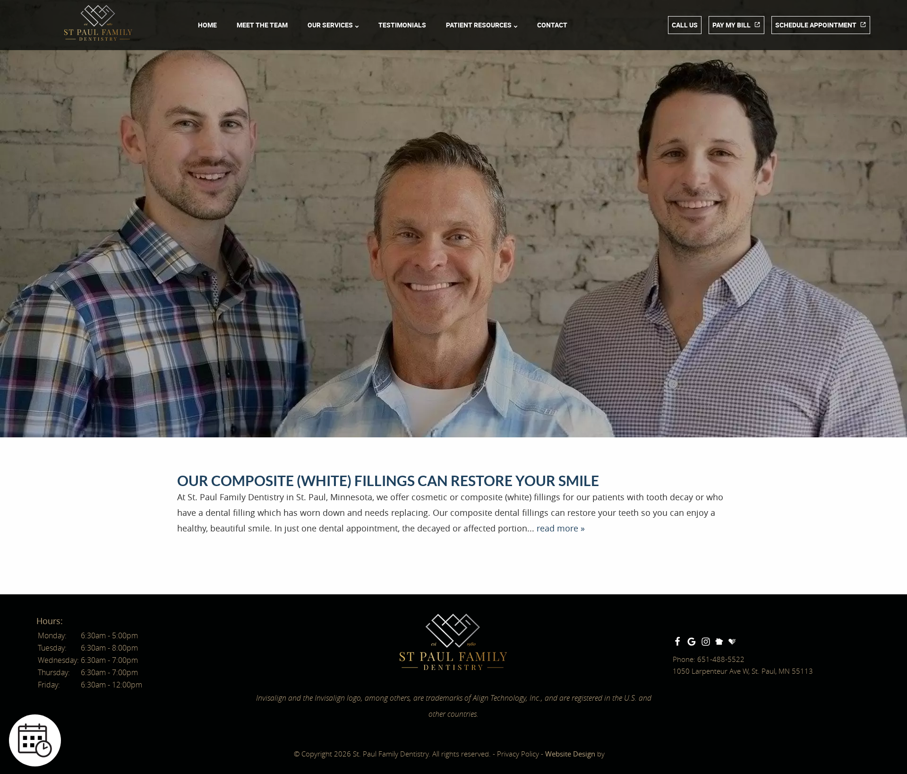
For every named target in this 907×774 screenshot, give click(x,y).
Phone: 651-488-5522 (708, 659)
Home (207, 24)
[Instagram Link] (705, 641)
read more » (561, 528)
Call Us (685, 24)
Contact (552, 24)
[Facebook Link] (677, 641)
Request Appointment (122, 674)
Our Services (330, 24)
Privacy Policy (518, 753)
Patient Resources (479, 24)
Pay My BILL (731, 24)
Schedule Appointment (815, 24)
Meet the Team (262, 24)
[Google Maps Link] (691, 641)
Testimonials (402, 24)
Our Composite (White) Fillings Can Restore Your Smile (388, 481)
